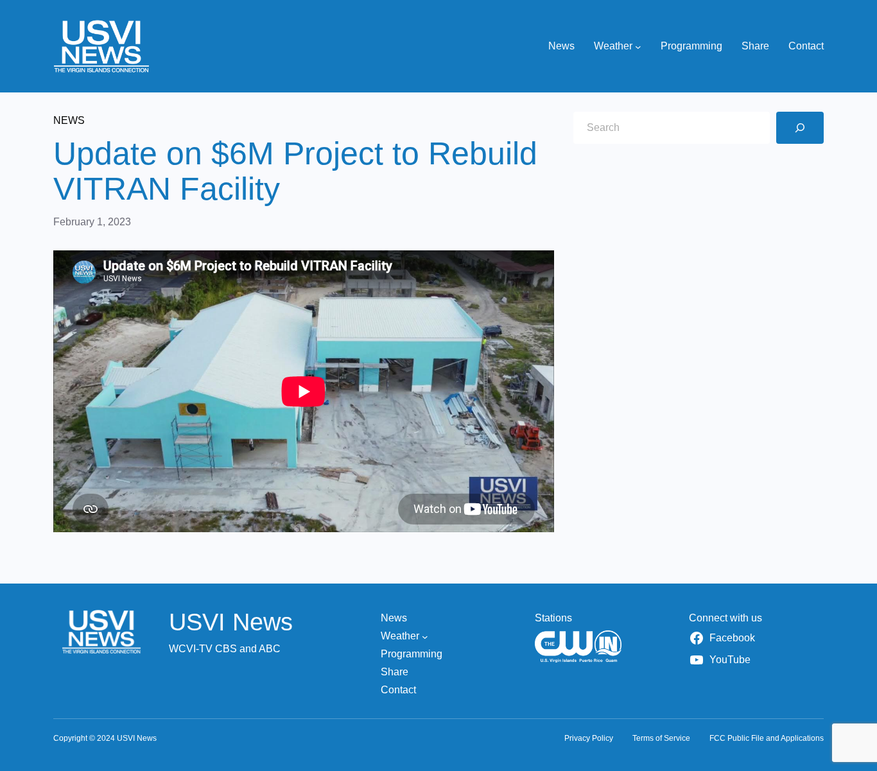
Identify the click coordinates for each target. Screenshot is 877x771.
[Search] (800, 128)
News (69, 120)
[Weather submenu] (638, 46)
